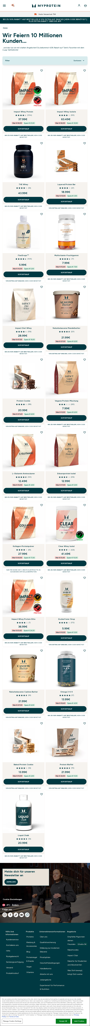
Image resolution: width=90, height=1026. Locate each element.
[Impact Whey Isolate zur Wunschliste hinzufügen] (84, 70)
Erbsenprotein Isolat (66, 474)
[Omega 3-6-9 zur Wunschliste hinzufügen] (84, 650)
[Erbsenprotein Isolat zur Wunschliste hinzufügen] (84, 432)
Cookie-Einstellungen (12, 899)
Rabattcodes (73, 950)
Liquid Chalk (23, 835)
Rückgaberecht (12, 956)
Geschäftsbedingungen (50, 963)
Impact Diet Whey (23, 328)
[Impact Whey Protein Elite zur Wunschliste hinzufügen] (41, 577)
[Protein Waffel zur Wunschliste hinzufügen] (84, 723)
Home (5, 28)
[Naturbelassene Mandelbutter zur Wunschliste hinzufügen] (84, 287)
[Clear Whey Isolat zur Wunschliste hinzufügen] (84, 505)
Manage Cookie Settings (12, 1021)
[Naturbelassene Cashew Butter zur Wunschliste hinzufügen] (41, 650)
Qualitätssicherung (48, 942)
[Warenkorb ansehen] (85, 5)
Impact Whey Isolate (66, 112)
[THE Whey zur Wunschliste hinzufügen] (41, 143)
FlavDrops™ (23, 255)
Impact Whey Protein (23, 112)
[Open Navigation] (4, 5)
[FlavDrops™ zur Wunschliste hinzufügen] (41, 214)
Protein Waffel (66, 765)
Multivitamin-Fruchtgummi (66, 255)
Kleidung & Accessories (31, 944)
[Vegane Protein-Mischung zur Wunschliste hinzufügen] (84, 359)
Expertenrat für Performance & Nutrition (52, 987)
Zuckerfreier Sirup (66, 619)
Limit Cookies (79, 1021)
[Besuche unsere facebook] (10, 914)
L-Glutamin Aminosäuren (23, 474)
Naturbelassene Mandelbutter (66, 328)
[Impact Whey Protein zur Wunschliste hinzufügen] (41, 70)
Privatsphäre (45, 957)
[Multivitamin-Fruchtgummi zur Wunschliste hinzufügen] (84, 214)
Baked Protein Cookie (23, 765)
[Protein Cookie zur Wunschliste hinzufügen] (41, 359)
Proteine (30, 937)
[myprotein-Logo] (46, 5)
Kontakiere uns (12, 945)
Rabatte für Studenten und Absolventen (77, 963)
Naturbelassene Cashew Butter (23, 692)
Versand (9, 968)
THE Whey (23, 184)
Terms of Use (14, 1016)
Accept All (63, 1021)
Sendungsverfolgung (15, 962)
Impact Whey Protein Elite (23, 619)
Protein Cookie (23, 401)
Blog (28, 952)
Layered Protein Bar (67, 184)
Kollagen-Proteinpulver (23, 546)
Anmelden (11, 882)
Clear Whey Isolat (66, 546)
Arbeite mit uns (46, 974)
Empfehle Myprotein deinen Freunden (77, 940)
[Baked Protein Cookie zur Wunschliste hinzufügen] (41, 723)
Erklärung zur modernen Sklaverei (50, 950)
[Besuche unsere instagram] (4, 914)
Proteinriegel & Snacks (31, 959)
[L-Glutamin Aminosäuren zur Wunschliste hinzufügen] (41, 432)
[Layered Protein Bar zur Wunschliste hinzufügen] (84, 143)
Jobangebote (45, 980)
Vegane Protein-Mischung (66, 401)
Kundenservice (12, 940)
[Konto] (79, 5)
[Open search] (13, 5)
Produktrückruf (12, 973)
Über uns (43, 937)
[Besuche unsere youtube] (21, 914)
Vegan (29, 967)
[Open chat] (27, 914)
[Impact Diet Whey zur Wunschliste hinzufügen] (41, 287)
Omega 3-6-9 (66, 692)
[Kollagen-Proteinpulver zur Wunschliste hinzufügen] (41, 505)
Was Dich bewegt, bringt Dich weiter (75, 972)
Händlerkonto (45, 969)
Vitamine (30, 972)
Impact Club (73, 955)
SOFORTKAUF (23, 129)
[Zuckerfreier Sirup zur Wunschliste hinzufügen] (84, 577)
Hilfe (8, 951)
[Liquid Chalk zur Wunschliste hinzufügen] (41, 794)
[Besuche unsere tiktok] (16, 914)
